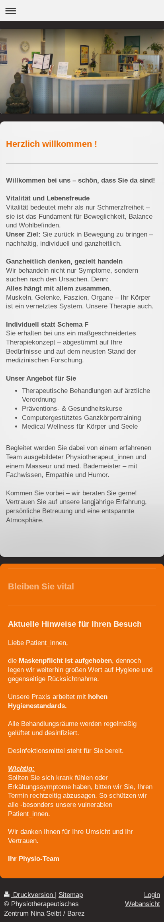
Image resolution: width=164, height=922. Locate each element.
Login (152, 895)
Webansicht (142, 904)
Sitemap (71, 895)
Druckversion (33, 895)
